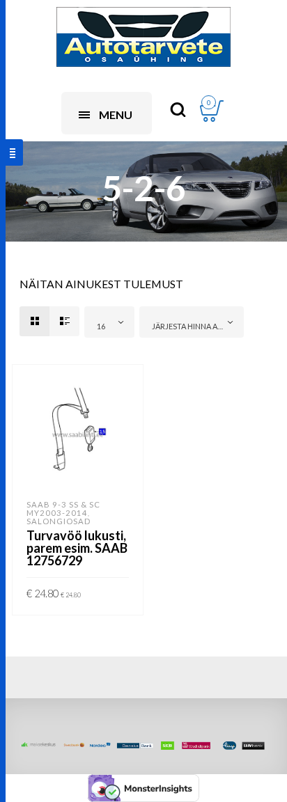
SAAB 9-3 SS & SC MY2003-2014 (63, 508)
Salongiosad (58, 521)
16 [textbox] (101, 326)
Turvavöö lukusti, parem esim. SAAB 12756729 (76, 548)
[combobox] (109, 322)
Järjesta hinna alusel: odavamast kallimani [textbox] (194, 326)
